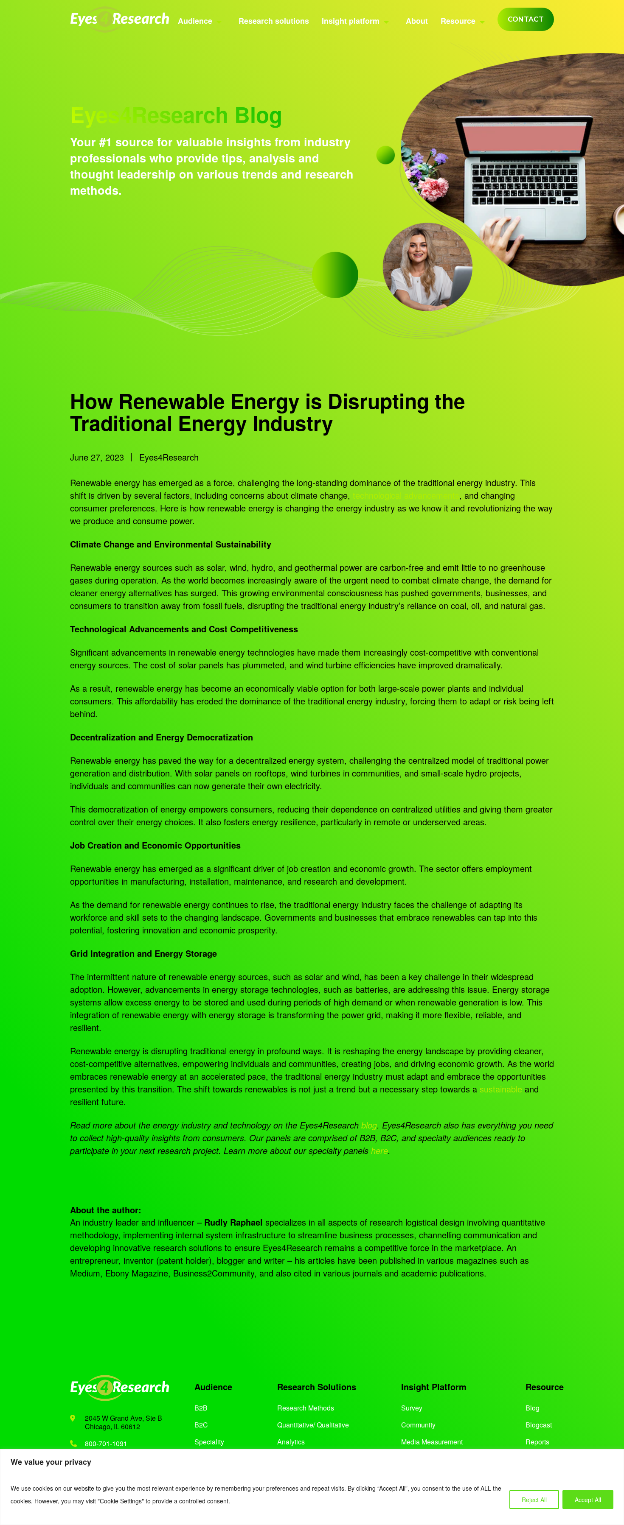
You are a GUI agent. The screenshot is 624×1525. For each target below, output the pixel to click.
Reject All (534, 1499)
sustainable (499, 1089)
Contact (526, 19)
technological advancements (404, 495)
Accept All (588, 1499)
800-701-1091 (106, 1443)
